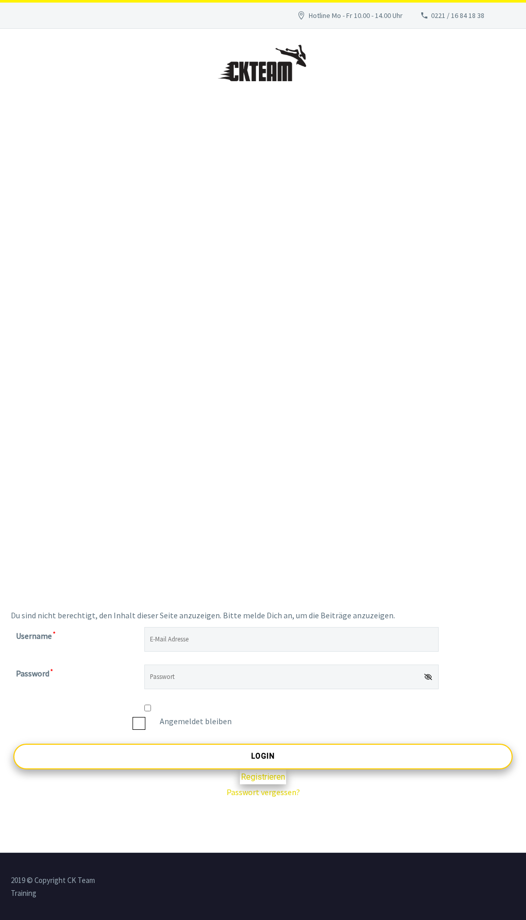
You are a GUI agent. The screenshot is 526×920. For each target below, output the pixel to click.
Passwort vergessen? (263, 792)
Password (34, 673)
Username (35, 636)
